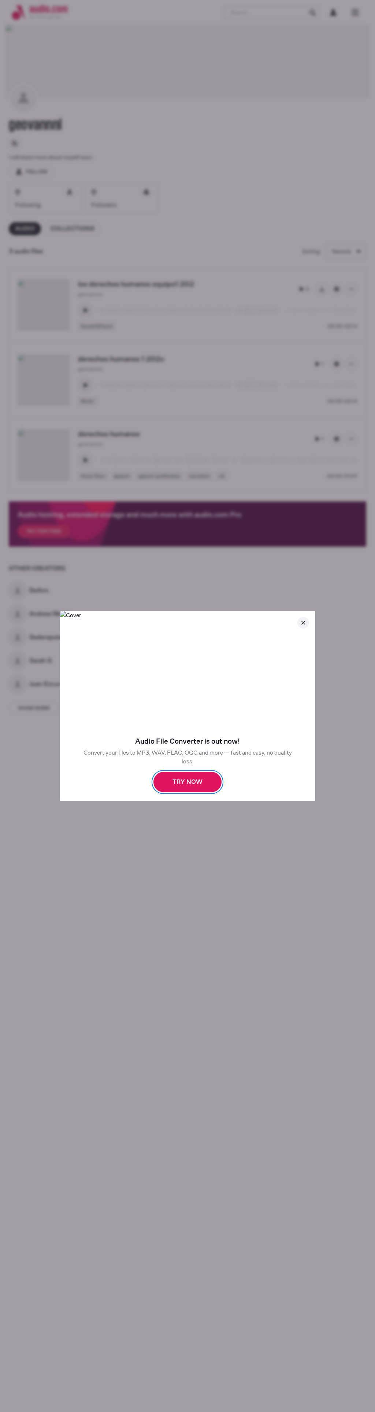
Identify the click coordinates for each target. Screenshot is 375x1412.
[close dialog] (303, 623)
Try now (187, 781)
